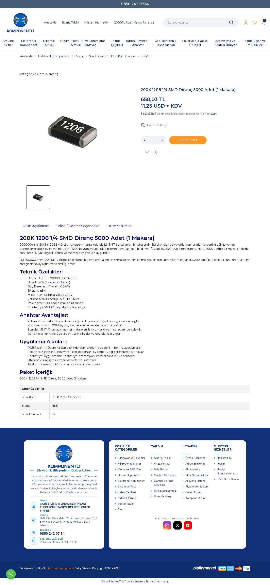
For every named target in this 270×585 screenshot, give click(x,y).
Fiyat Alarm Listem (197, 486)
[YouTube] (188, 525)
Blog (120, 509)
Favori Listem (193, 492)
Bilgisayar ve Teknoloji (131, 457)
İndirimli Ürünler (128, 498)
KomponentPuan (195, 498)
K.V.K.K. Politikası (228, 479)
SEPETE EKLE (188, 140)
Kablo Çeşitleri (127, 492)
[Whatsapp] (11, 574)
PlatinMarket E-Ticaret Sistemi (123, 581)
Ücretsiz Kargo (163, 496)
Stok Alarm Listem (196, 475)
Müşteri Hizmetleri (165, 475)
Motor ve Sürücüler (130, 469)
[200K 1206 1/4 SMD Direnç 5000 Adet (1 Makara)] (73, 132)
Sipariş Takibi (162, 457)
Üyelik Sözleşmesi (165, 490)
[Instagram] (167, 525)
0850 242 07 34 (52, 533)
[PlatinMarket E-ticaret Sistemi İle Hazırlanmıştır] (205, 568)
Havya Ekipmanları (129, 475)
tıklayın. (212, 113)
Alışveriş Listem (195, 480)
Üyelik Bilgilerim (195, 457)
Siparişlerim (192, 469)
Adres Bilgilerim (195, 463)
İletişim (221, 463)
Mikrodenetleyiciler (129, 463)
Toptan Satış (126, 503)
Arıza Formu (162, 463)
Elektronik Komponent (131, 480)
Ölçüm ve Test (127, 486)
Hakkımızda (224, 457)
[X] (177, 525)
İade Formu (161, 469)
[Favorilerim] (254, 22)
